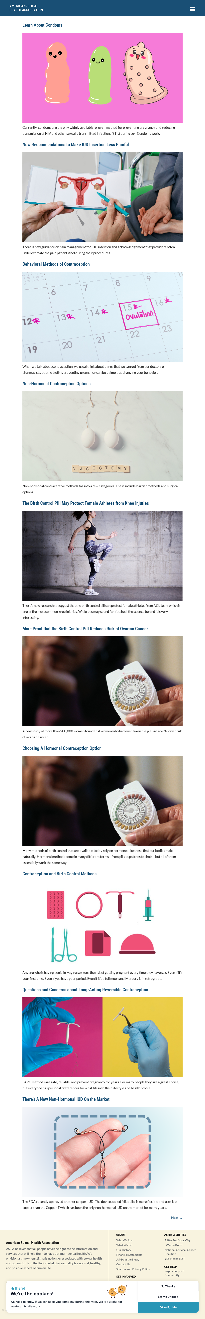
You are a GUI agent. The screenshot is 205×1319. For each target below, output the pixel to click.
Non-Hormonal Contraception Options (56, 383)
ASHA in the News (127, 1259)
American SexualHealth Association (26, 8)
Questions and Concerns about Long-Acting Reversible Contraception (85, 989)
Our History (123, 1250)
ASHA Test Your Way (177, 1240)
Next (177, 1217)
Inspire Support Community (174, 1273)
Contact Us (123, 1264)
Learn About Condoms (42, 25)
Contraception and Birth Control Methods (60, 874)
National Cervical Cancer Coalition (180, 1252)
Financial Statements (129, 1254)
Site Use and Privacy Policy (133, 1269)
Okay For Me (168, 1307)
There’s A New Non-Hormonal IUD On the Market (66, 1099)
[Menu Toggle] (193, 9)
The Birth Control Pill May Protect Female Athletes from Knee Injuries (86, 503)
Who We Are (124, 1240)
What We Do (124, 1245)
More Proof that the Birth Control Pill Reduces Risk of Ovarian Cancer (85, 628)
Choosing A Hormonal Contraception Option (61, 748)
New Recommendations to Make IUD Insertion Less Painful (75, 144)
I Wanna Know (174, 1245)
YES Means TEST (175, 1258)
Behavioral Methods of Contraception (56, 264)
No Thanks (168, 1286)
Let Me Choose (168, 1296)
